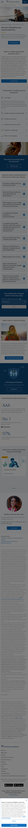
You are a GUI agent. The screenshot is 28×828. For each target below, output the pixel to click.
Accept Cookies (14, 825)
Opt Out (14, 821)
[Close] (26, 800)
